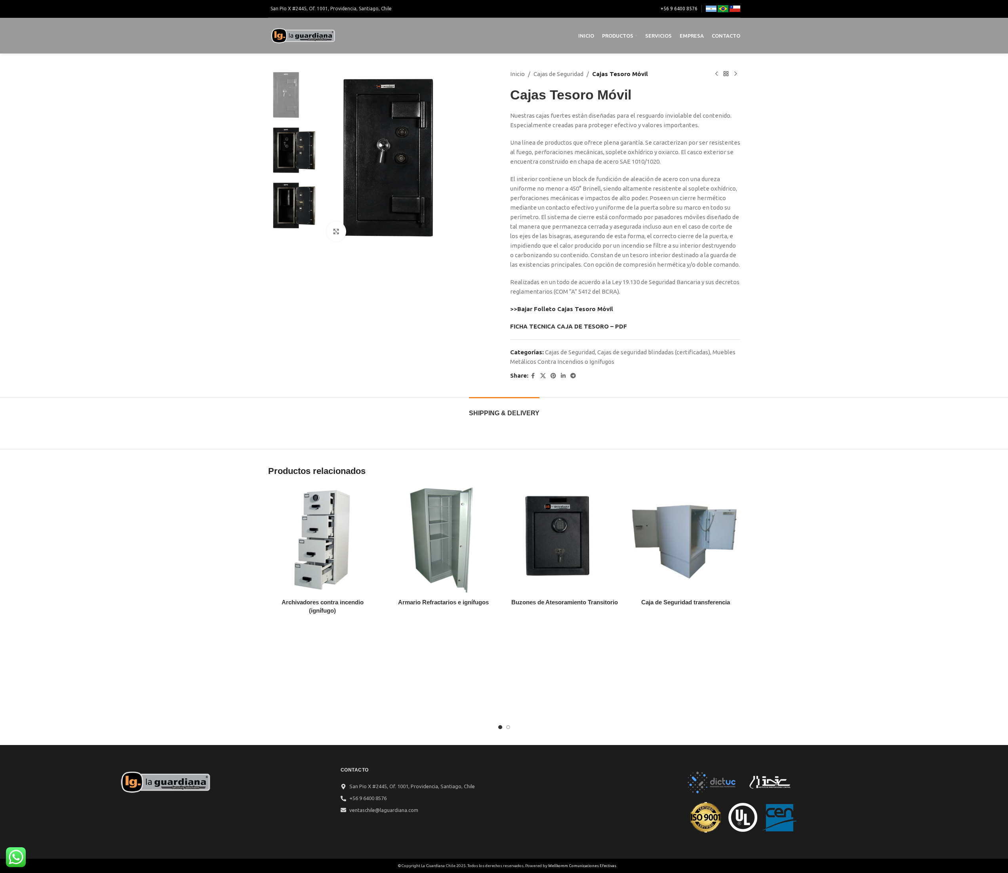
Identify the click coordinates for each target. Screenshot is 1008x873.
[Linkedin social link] (563, 376)
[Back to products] (726, 74)
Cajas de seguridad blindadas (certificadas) (653, 352)
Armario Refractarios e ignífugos (443, 602)
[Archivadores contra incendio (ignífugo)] (322, 540)
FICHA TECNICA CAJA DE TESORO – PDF (568, 326)
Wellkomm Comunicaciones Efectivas (582, 865)
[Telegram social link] (573, 376)
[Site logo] (303, 35)
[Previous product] (716, 74)
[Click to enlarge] (336, 231)
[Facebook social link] (533, 376)
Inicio (517, 74)
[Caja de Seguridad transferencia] (685, 540)
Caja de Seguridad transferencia (685, 602)
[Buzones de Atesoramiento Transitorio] (564, 540)
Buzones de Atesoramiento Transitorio (564, 602)
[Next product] (735, 74)
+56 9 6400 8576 (679, 8)
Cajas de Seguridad (558, 74)
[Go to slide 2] (508, 727)
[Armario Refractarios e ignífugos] (443, 540)
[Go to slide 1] (500, 727)
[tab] (504, 409)
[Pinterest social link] (553, 376)
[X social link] (543, 376)
